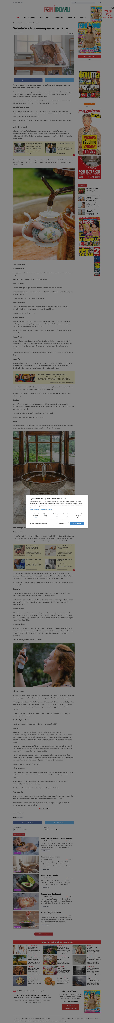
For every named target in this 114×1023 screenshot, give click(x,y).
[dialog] (57, 511)
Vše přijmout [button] (77, 523)
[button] (57, 509)
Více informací (46, 507)
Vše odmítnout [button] (61, 523)
